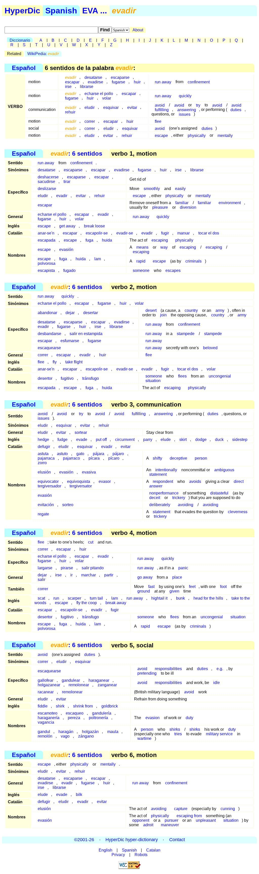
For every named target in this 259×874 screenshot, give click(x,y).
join (163, 315)
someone (141, 270)
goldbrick (109, 706)
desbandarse (49, 334)
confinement (199, 82)
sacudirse (46, 181)
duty (189, 718)
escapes (173, 270)
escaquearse (49, 348)
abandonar (47, 313)
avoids (195, 481)
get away (67, 226)
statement (158, 474)
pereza (74, 718)
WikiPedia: (43, 54)
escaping (160, 240)
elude (166, 439)
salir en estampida (86, 334)
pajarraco (71, 458)
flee (158, 121)
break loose (94, 226)
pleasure (160, 207)
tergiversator (81, 486)
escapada (46, 240)
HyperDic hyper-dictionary (131, 839)
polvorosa (46, 263)
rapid (140, 261)
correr (89, 121)
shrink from (83, 706)
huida (107, 240)
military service (219, 734)
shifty (157, 458)
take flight (73, 362)
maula (112, 731)
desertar (90, 313)
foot (223, 586)
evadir (61, 196)
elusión (44, 472)
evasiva (89, 472)
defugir (44, 446)
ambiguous (224, 470)
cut (90, 542)
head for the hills (208, 598)
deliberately (159, 505)
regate (43, 514)
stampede (186, 334)
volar (106, 98)
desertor (45, 378)
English (105, 850)
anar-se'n (46, 233)
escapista (46, 270)
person (201, 458)
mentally (225, 135)
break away (115, 603)
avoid (217, 105)
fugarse (118, 82)
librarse (86, 86)
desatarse (46, 170)
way (164, 247)
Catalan (153, 850)
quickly (185, 95)
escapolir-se (97, 233)
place (177, 577)
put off (101, 439)
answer (155, 486)
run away (163, 82)
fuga (89, 240)
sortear (81, 432)
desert (151, 310)
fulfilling (162, 109)
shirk (60, 706)
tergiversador (49, 486)
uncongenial (220, 376)
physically (197, 135)
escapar (129, 93)
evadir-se (124, 233)
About (138, 30)
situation (153, 381)
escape (161, 135)
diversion (188, 207)
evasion (152, 718)
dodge (201, 439)
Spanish (61, 10)
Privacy (118, 855)
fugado (69, 270)
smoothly (152, 188)
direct (239, 481)
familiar (204, 203)
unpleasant (206, 820)
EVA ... (94, 10)
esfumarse (69, 341)
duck (219, 439)
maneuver (170, 825)
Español (24, 67)
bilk (79, 794)
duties (235, 109)
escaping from (189, 816)
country (191, 310)
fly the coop (86, 603)
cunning (228, 809)
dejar (70, 313)
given (174, 591)
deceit (154, 497)
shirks (194, 729)
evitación (46, 505)
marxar (183, 233)
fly (55, 362)
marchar (88, 575)
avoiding (185, 505)
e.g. (220, 669)
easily (180, 188)
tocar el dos (208, 233)
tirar (66, 181)
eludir (89, 107)
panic (183, 568)
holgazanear (49, 685)
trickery (178, 497)
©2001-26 (84, 839)
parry (147, 439)
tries (178, 734)
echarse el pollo (52, 303)
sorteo (67, 505)
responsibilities (168, 669)
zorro (42, 463)
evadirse (122, 170)
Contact (177, 839)
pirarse (67, 568)
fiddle (43, 706)
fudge (62, 439)
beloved (210, 348)
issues (184, 114)
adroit (148, 825)
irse (68, 86)
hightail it (159, 598)
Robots (141, 855)
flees (182, 376)
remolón (45, 736)
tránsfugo (90, 378)
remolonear (79, 685)
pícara (94, 458)
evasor (105, 481)
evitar (132, 107)
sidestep (239, 439)
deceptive (178, 458)
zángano (86, 736)
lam (97, 259)
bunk (180, 598)
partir (108, 575)
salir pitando (93, 568)
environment (230, 203)
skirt (183, 439)
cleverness (237, 512)
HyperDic (22, 10)
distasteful (219, 493)
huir (137, 82)
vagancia (46, 722)
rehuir (70, 112)
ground (143, 591)
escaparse (73, 170)
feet (192, 586)
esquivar (111, 107)
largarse (45, 568)
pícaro (113, 458)
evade (81, 439)
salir (41, 579)
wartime (144, 738)
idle (216, 682)
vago (65, 736)
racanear (46, 692)
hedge (43, 439)
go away (145, 577)
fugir (165, 233)
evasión (66, 249)
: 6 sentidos (76, 153)
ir (71, 575)
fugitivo (67, 378)
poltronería (98, 718)
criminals (193, 261)
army (242, 315)
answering (163, 414)
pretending (147, 673)
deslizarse (47, 188)
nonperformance (164, 493)
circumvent (125, 439)
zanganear (107, 685)
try (81, 414)
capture (180, 809)
